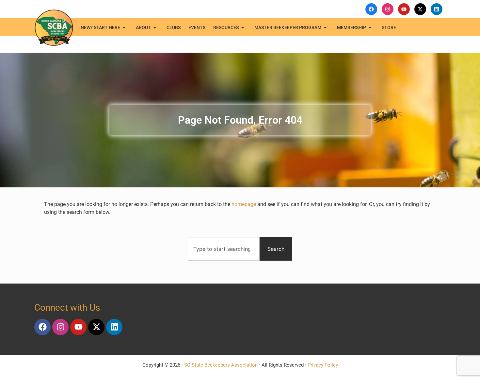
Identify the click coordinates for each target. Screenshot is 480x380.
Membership (351, 27)
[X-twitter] (96, 327)
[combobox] (224, 249)
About (143, 27)
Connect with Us (67, 307)
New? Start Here (100, 27)
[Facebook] (42, 327)
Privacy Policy (323, 365)
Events (196, 27)
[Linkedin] (114, 327)
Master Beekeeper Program (287, 27)
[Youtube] (78, 327)
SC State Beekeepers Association (221, 365)
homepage (244, 204)
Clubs (174, 27)
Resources (226, 27)
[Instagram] (60, 327)
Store (389, 27)
